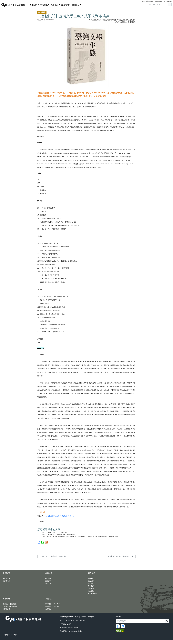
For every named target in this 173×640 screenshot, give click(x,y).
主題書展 (48, 581)
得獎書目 (57, 606)
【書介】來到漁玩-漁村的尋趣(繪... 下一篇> (120, 556)
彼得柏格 (113, 20)
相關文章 (42, 521)
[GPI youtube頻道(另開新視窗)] (123, 626)
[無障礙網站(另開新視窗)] (120, 630)
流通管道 (65, 5)
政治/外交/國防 (92, 593)
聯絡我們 (169, 1)
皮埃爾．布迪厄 (102, 20)
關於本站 (150, 1)
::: (27, 4)
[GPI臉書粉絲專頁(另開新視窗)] (118, 626)
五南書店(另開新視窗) (10, 606)
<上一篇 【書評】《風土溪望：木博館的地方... (53, 556)
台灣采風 (91, 578)
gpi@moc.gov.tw (72, 627)
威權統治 (119, 20)
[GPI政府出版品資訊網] (13, 4)
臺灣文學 (133, 22)
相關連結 (75, 5)
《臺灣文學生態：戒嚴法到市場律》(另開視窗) (59, 516)
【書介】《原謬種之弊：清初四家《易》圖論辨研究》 (58, 534)
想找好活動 (6, 578)
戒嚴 (108, 20)
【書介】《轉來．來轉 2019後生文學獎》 (54, 532)
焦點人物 (48, 583)
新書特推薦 (6, 581)
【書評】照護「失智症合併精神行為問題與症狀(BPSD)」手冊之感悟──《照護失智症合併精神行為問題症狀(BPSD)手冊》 (80, 536)
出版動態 (33, 5)
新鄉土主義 (125, 22)
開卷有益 (44, 5)
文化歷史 (91, 583)
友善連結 (48, 609)
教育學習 (91, 586)
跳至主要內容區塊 (5, 1)
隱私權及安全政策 (160, 1)
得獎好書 (48, 578)
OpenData (57, 604)
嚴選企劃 (54, 5)
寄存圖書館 (6, 609)
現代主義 (119, 22)
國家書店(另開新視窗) (10, 604)
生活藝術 (91, 581)
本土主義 (93, 20)
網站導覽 (144, 1)
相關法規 (48, 606)
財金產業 (91, 591)
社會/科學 (91, 588)
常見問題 (48, 604)
